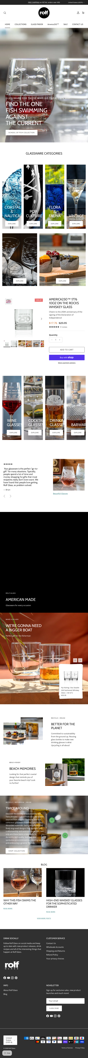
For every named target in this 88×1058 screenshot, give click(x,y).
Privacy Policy (80, 1048)
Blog (44, 864)
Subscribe (54, 1008)
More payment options (67, 363)
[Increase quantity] (60, 339)
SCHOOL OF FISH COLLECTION (21, 132)
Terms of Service (67, 1048)
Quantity (53, 335)
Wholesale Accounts (55, 947)
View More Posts (44, 918)
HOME (7, 24)
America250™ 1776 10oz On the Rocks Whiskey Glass (64, 303)
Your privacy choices (55, 958)
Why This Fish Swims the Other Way (19, 902)
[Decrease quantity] (51, 339)
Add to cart (66, 349)
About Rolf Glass (10, 990)
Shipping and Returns (55, 951)
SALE (65, 24)
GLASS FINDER (37, 24)
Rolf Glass (12, 1048)
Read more (7, 909)
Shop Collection (16, 851)
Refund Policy (52, 954)
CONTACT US (77, 24)
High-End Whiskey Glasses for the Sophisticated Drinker (64, 903)
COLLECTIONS (20, 24)
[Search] (4, 12)
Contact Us (51, 943)
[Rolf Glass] (44, 13)
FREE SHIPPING (33, 2)
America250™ (53, 24)
